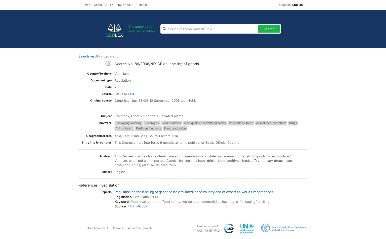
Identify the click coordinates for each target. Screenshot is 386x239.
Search (269, 29)
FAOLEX (128, 94)
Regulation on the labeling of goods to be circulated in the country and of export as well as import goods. (194, 192)
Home (86, 4)
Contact (142, 4)
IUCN (199, 230)
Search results (89, 56)
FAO (217, 230)
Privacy (118, 228)
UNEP (209, 230)
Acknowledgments (140, 228)
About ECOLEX (104, 4)
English (120, 172)
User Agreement (97, 228)
